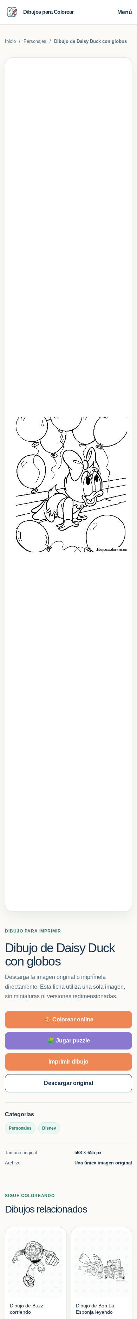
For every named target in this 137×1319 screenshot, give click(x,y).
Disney (49, 1128)
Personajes (35, 41)
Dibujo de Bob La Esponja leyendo (95, 1309)
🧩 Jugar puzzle (68, 1041)
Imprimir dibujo (68, 1062)
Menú (124, 12)
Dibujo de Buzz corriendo (26, 1309)
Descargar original (68, 1083)
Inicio (10, 41)
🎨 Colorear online (68, 1019)
